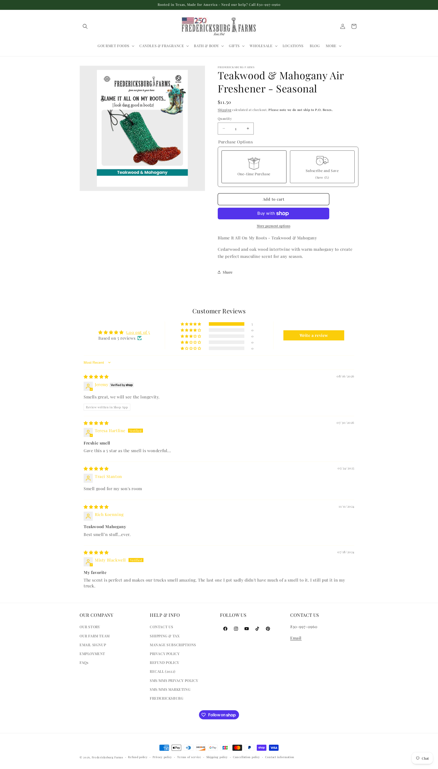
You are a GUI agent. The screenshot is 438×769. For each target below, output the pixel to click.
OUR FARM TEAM (95, 635)
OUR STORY (90, 627)
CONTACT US (161, 627)
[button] (85, 26)
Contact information (279, 757)
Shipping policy (217, 757)
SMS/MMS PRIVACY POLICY (174, 680)
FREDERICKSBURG (166, 698)
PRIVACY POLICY (164, 653)
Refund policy (138, 757)
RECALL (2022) (162, 671)
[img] (96, 376)
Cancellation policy (246, 757)
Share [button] (228, 272)
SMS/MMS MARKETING (170, 689)
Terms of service (189, 757)
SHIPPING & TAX (164, 635)
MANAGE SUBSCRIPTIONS (173, 644)
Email (296, 638)
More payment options (273, 226)
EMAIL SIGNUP (93, 644)
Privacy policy (162, 757)
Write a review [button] (314, 335)
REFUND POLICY (164, 662)
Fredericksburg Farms (107, 757)
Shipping (224, 110)
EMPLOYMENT (92, 653)
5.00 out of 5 (138, 332)
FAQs (84, 662)
